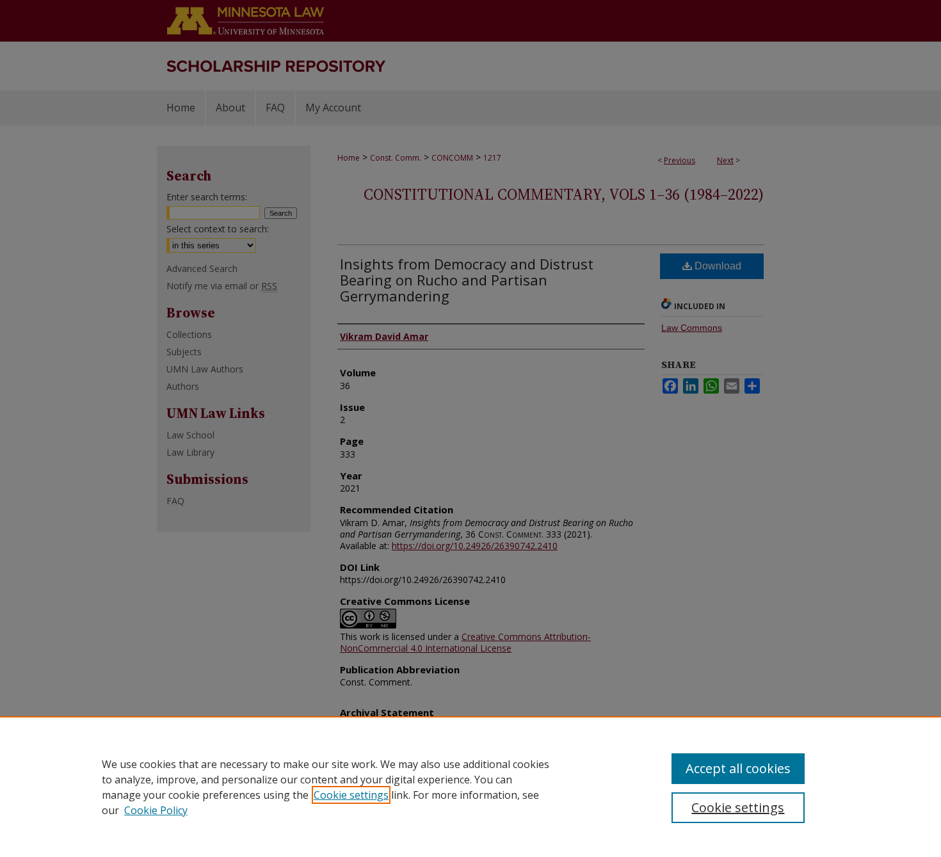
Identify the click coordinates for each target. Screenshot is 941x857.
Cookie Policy (156, 810)
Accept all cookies (738, 768)
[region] (470, 786)
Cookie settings (351, 795)
